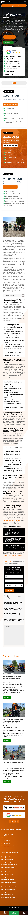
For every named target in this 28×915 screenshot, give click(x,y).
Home (5, 561)
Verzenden (9, 590)
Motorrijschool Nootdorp (8, 867)
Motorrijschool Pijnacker (7, 862)
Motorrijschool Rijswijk (7, 859)
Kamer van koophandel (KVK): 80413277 (9, 846)
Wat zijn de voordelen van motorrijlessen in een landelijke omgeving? (13, 597)
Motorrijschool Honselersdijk (8, 886)
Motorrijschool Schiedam (8, 897)
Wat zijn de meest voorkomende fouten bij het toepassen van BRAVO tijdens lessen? (13, 721)
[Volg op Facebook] (10, 821)
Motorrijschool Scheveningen (9, 872)
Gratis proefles (13, 6)
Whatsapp (7, 42)
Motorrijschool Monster (7, 892)
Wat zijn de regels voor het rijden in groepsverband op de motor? (14, 620)
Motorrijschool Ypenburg (7, 879)
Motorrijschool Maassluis (8, 889)
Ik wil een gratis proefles (10, 104)
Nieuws (9, 561)
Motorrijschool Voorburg (7, 874)
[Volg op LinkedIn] (18, 821)
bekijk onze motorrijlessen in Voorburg (13, 555)
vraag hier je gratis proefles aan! (11, 520)
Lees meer (7, 697)
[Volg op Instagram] (13, 821)
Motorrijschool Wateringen (8, 877)
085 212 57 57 (7, 840)
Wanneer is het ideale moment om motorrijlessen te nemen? (13, 603)
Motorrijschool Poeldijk (7, 894)
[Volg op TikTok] (15, 821)
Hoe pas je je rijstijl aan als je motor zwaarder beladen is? (12, 614)
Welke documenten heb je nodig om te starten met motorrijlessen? (14, 608)
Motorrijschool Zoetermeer (8, 882)
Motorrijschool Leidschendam (9, 864)
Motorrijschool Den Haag (7, 857)
